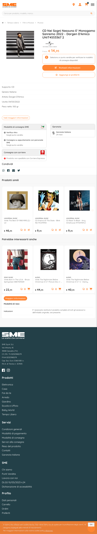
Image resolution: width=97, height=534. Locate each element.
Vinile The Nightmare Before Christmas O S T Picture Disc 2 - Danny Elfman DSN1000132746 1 (48, 280)
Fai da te (6, 393)
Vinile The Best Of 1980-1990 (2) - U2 (17, 221)
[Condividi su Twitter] (19, 171)
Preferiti (6, 513)
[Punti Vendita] (73, 5)
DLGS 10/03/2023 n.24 (13, 482)
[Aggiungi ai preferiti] (25, 230)
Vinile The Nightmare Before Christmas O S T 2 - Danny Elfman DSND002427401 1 (77, 280)
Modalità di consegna (13, 437)
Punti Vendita (9, 473)
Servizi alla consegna (13, 442)
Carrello (6, 504)
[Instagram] (8, 370)
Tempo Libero (9, 414)
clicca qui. (49, 530)
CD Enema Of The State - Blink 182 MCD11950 (47, 221)
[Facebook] (3, 370)
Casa (4, 388)
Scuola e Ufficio (10, 405)
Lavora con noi (10, 478)
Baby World (8, 410)
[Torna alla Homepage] (3, 23)
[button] (29, 230)
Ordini (5, 508)
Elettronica (7, 384)
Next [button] (92, 210)
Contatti (6, 450)
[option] (17, 210)
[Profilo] (80, 5)
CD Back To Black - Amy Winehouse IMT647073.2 (76, 221)
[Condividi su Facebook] (9, 171)
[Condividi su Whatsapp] (4, 171)
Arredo (5, 397)
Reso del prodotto (11, 446)
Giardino (6, 401)
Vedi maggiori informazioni (16, 118)
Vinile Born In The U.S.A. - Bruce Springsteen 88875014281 (17, 280)
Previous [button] (4, 210)
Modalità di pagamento (14, 433)
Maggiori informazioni (15, 298)
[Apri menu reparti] (92, 5)
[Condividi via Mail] (14, 171)
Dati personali (9, 500)
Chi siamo (7, 469)
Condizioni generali (12, 429)
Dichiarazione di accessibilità (17, 486)
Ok (91, 524)
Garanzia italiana (11, 454)
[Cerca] (91, 13)
